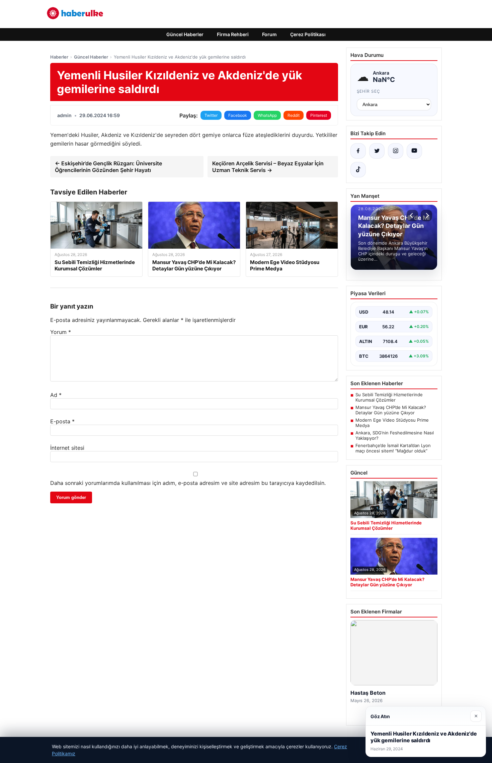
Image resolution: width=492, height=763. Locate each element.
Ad (56, 395)
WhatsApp (267, 115)
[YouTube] (414, 151)
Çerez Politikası (308, 34)
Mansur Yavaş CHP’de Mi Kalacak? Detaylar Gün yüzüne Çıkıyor (390, 410)
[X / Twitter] (377, 151)
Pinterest (318, 115)
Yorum (60, 332)
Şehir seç (369, 91)
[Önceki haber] (412, 215)
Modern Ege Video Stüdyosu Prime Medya (392, 422)
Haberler (59, 57)
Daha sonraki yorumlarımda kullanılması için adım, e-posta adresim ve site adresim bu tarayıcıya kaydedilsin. (188, 483)
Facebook (237, 115)
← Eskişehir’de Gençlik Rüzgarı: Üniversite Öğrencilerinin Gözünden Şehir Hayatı (108, 166)
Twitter (211, 115)
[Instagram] (395, 151)
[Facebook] (358, 151)
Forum (269, 34)
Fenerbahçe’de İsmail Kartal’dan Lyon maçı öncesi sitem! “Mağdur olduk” (393, 448)
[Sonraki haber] (426, 215)
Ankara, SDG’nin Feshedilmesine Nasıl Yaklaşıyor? (394, 435)
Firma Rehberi (233, 34)
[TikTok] (358, 169)
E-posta (62, 421)
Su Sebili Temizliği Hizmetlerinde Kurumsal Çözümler (389, 397)
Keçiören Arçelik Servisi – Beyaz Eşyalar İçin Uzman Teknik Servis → (268, 166)
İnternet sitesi (67, 447)
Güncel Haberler (184, 34)
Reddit (294, 115)
